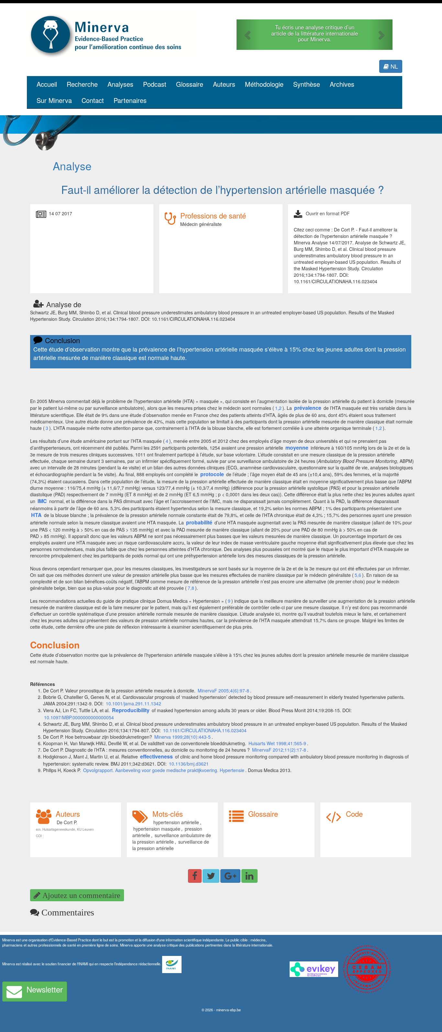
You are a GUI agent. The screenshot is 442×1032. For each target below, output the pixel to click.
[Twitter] (211, 876)
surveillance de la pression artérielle (170, 844)
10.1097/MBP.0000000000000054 (79, 717)
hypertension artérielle (176, 822)
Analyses (120, 84)
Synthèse (306, 84)
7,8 (191, 588)
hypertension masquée (156, 828)
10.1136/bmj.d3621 (189, 763)
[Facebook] (195, 876)
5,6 (358, 575)
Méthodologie (264, 84)
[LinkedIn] (249, 876)
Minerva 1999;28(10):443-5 (182, 737)
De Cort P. (67, 822)
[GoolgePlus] (230, 876)
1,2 (278, 408)
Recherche (82, 84)
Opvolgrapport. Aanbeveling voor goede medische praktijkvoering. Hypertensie (163, 770)
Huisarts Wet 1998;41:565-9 (277, 743)
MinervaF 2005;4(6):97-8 (223, 690)
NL (393, 66)
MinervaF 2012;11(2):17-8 (279, 749)
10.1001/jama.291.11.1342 (133, 703)
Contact (93, 100)
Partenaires (130, 100)
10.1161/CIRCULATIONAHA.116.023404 (205, 730)
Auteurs (224, 84)
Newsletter (45, 989)
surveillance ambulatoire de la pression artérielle (171, 838)
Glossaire (189, 84)
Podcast (154, 84)
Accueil (47, 84)
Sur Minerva (54, 100)
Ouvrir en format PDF (328, 213)
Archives (342, 84)
